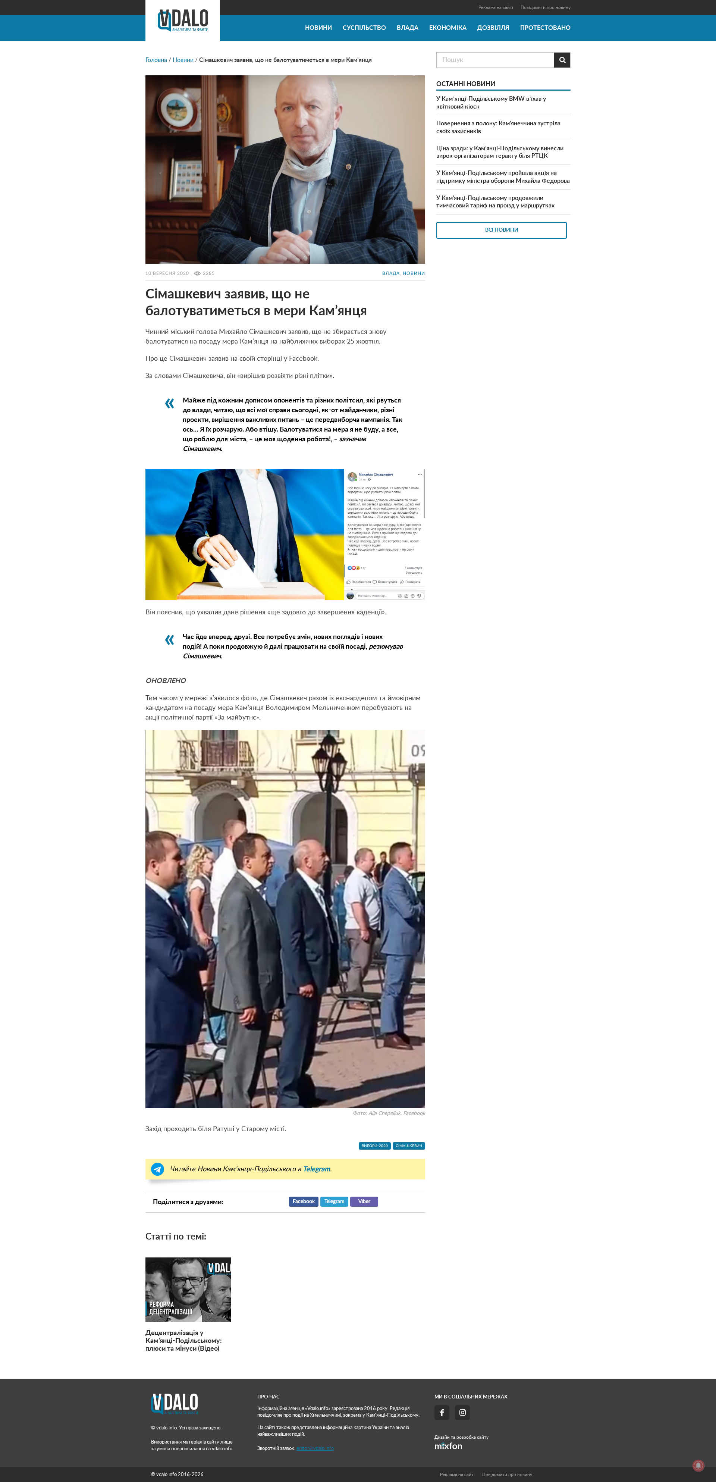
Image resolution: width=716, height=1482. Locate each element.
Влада (407, 28)
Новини (318, 28)
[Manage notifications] (698, 1466)
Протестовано (545, 28)
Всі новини (501, 230)
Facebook (304, 1201)
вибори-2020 (375, 1146)
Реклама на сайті (495, 7)
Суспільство (364, 28)
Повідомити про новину (546, 7)
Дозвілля (493, 28)
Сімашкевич (409, 1146)
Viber (364, 1201)
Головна (156, 60)
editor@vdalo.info (315, 1448)
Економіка (448, 28)
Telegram (334, 1201)
